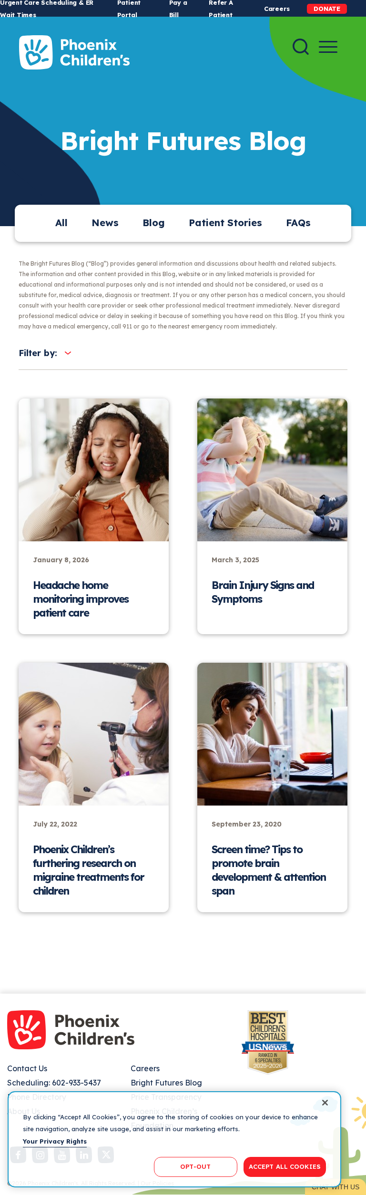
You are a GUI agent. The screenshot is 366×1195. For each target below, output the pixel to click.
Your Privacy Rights (55, 1141)
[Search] (301, 46)
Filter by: (38, 353)
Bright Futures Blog (166, 1082)
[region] (174, 1139)
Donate (327, 8)
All (61, 223)
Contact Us (27, 1068)
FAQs (298, 223)
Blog (153, 223)
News (105, 223)
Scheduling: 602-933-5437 (54, 1082)
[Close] (325, 1102)
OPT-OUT (195, 1166)
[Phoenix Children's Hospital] (74, 52)
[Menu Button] (328, 47)
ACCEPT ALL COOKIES (285, 1166)
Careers (276, 8)
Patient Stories (225, 223)
